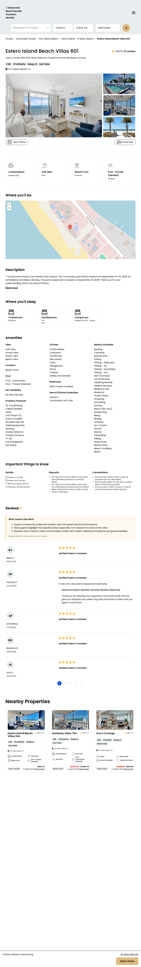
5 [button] (81, 683)
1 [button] (59, 683)
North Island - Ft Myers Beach (78, 38)
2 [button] (65, 683)
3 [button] (70, 683)
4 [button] (76, 683)
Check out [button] (81, 27)
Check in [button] (60, 27)
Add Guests (104, 27)
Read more (12, 287)
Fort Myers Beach (48, 38)
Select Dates (127, 961)
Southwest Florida (26, 38)
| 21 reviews (129, 51)
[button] (126, 28)
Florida (9, 38)
